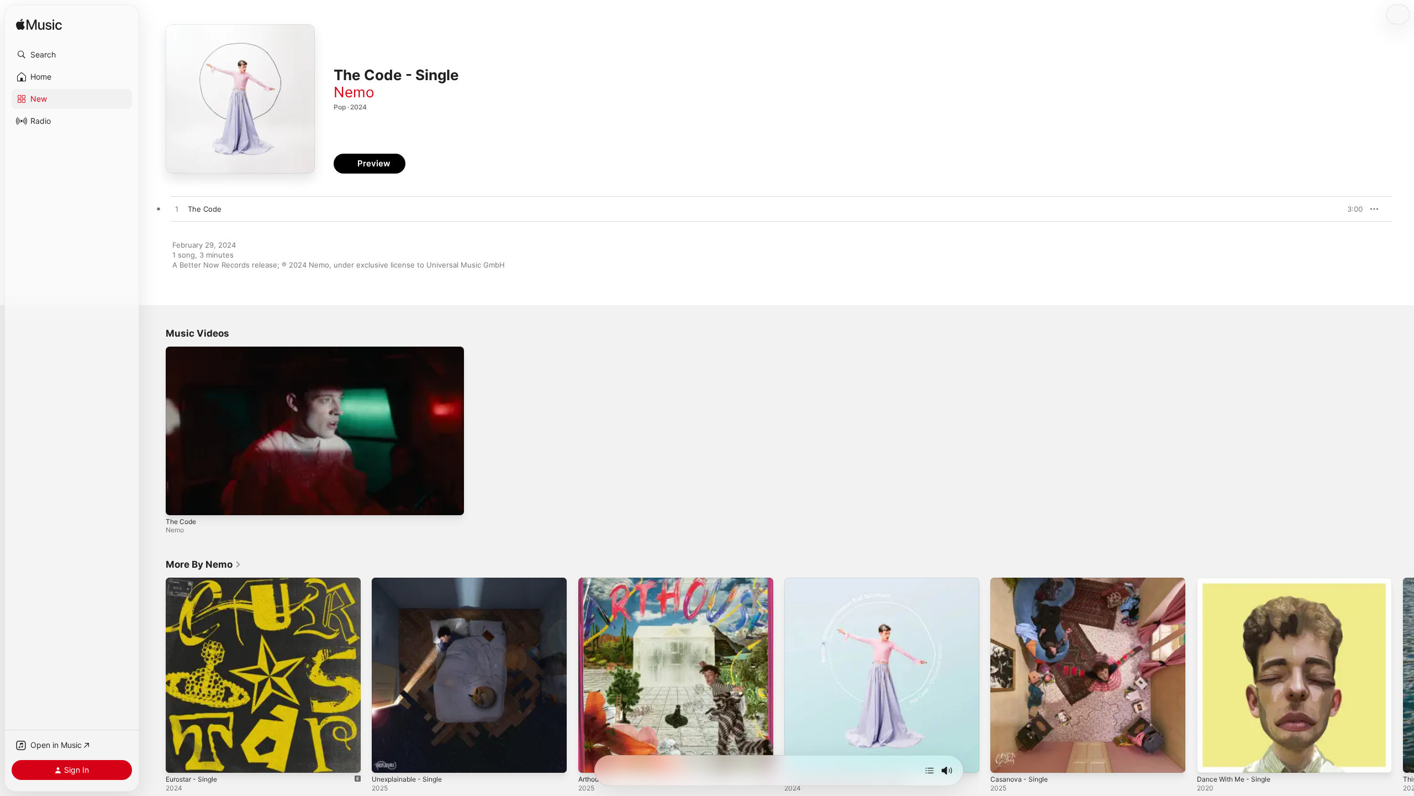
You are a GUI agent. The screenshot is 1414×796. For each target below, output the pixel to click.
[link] (203, 564)
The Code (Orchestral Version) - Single (851, 582)
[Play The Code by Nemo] (177, 209)
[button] (71, 54)
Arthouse (594, 582)
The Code (181, 521)
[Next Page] (1403, 675)
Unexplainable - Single (410, 582)
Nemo (354, 92)
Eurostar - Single (195, 582)
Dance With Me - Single (1237, 582)
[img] (39, 25)
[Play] (179, 501)
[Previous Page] (154, 675)
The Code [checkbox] (204, 209)
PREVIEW (1350, 209)
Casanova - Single (1021, 582)
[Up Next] (929, 770)
